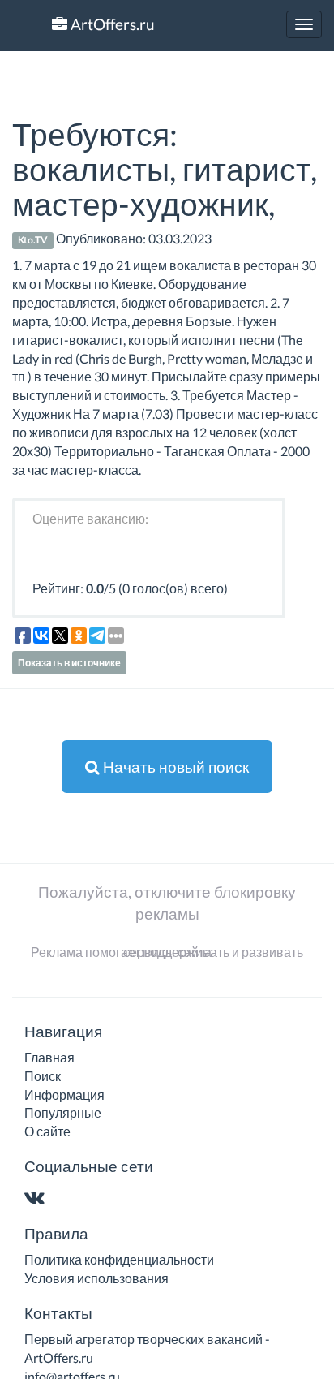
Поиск (42, 1076)
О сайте (47, 1131)
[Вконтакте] (37, 1198)
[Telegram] (66, 1198)
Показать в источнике (69, 663)
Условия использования (96, 1278)
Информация (64, 1094)
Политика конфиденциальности (119, 1259)
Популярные (62, 1112)
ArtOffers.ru (111, 24)
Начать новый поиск (174, 766)
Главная (49, 1057)
